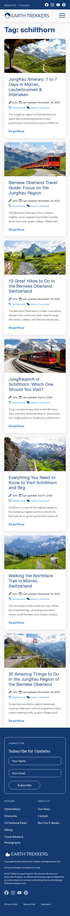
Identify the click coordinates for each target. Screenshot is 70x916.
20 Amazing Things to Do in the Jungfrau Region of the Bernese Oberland (34, 680)
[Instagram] (52, 5)
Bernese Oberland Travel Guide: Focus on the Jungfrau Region (33, 188)
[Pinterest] (64, 5)
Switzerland (18, 107)
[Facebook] (46, 5)
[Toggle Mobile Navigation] (62, 15)
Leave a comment (40, 107)
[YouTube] (58, 5)
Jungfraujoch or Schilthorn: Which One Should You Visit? (31, 385)
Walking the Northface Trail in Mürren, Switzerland (31, 581)
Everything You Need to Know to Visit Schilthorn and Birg (33, 483)
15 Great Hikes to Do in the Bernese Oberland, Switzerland (32, 286)
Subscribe (24, 785)
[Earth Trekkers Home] (27, 15)
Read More (16, 131)
